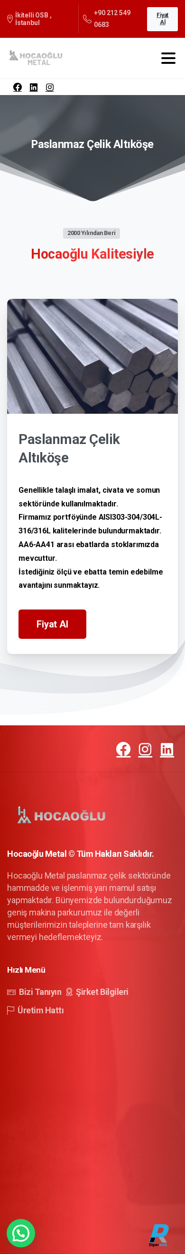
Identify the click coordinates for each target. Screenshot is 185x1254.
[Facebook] (17, 87)
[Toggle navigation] (168, 58)
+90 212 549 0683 (112, 18)
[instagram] (50, 87)
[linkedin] (34, 87)
